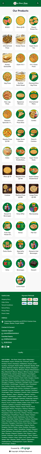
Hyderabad (34, 392)
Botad (19, 374)
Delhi (25, 378)
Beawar (15, 367)
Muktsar (24, 413)
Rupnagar (32, 427)
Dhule (32, 380)
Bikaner (15, 372)
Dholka (22, 380)
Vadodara (35, 437)
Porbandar (5, 423)
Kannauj (4, 400)
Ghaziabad (33, 384)
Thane (30, 435)
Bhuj (3, 372)
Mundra (35, 413)
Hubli (28, 392)
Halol (22, 390)
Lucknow (4, 404)
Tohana (35, 435)
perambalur (26, 421)
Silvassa (7, 433)
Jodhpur (4, 398)
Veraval (23, 439)
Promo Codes (5, 313)
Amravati (26, 361)
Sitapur (29, 433)
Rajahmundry (6, 425)
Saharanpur (9, 429)
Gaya (27, 384)
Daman (34, 376)
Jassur (24, 396)
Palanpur (21, 419)
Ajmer (12, 361)
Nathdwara (21, 417)
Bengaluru (22, 367)
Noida (16, 419)
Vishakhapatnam (17, 441)
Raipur (35, 423)
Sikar (3, 433)
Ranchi (10, 427)
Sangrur (28, 429)
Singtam (20, 433)
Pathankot (9, 421)
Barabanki (27, 365)
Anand (10, 363)
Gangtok (21, 384)
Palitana (27, 419)
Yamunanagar (6, 443)
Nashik (15, 417)
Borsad (15, 374)
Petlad (33, 421)
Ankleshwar (23, 363)
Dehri (21, 378)
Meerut (4, 411)
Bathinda (10, 367)
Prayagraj (12, 423)
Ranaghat (4, 427)
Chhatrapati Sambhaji (14, 376)
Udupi (16, 437)
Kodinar (13, 402)
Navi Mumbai (30, 417)
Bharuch (4, 370)
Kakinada (22, 398)
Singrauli (14, 433)
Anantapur (16, 363)
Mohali (30, 411)
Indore (3, 394)
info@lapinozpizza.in (10, 339)
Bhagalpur (34, 367)
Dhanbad (16, 380)
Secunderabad (17, 431)
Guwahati (4, 390)
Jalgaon (26, 394)
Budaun (24, 374)
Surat (15, 435)
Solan (34, 433)
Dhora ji (27, 380)
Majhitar (12, 406)
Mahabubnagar (26, 404)
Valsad (4, 439)
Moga (25, 411)
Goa (3, 386)
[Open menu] (3, 3)
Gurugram (34, 388)
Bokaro (36, 372)
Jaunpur (29, 396)
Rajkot (13, 425)
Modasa (20, 411)
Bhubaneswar (34, 370)
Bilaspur (20, 372)
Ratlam (15, 427)
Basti (37, 365)
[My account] (37, 3)
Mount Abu (17, 413)
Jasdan (19, 396)
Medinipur (32, 408)
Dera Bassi (5, 380)
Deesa (11, 378)
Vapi (8, 439)
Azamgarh (11, 365)
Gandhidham (5, 384)
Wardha (30, 441)
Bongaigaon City (7, 374)
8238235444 (8, 342)
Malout (18, 406)
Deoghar (31, 378)
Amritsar (4, 363)
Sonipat (4, 435)
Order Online (5, 302)
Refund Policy (6, 308)
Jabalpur (9, 394)
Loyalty (20, 352)
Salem (16, 429)
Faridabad (18, 382)
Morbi (11, 413)
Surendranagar (22, 435)
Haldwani (17, 390)
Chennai (4, 376)
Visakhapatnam (6, 441)
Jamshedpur (12, 396)
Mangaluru (18, 408)
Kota (28, 402)
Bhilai (16, 370)
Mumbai (29, 413)
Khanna (4, 402)
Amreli (32, 361)
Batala (4, 367)
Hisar (11, 392)
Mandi (28, 406)
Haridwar (34, 390)
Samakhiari (22, 429)
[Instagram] (5, 347)
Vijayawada (30, 439)
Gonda (13, 386)
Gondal (18, 386)
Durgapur (11, 382)
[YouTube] (8, 347)
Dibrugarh (5, 382)
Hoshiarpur (17, 392)
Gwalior (10, 390)
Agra (24, 359)
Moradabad (5, 413)
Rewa (20, 427)
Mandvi (12, 408)
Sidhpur (30, 431)
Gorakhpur (5, 388)
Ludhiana (10, 404)
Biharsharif (8, 372)
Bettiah (28, 367)
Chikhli (24, 376)
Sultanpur (10, 435)
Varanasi (12, 439)
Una (24, 437)
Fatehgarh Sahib (27, 382)
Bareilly (33, 365)
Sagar (3, 429)
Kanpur (9, 400)
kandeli (35, 398)
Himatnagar (5, 392)
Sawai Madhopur (7, 431)
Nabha (27, 415)
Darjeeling (5, 378)
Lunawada (17, 404)
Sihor (35, 431)
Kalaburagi (29, 398)
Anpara (30, 363)
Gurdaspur (27, 388)
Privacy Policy (5, 310)
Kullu (32, 402)
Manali (23, 406)
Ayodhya (4, 365)
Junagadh (15, 398)
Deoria (36, 378)
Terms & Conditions (7, 305)
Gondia (23, 386)
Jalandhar (20, 394)
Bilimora (26, 372)
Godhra (7, 386)
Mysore (22, 415)
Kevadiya (33, 400)
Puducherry (19, 423)
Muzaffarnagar (6, 415)
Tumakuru (4, 437)
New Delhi (10, 419)
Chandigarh (31, 374)
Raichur (30, 423)
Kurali (36, 402)
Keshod (27, 400)
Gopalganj (29, 386)
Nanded (9, 417)
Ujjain (20, 437)
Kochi (8, 402)
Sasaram (34, 429)
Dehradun (16, 378)
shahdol (25, 431)
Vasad (18, 439)
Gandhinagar (14, 384)
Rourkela (25, 427)
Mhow (15, 411)
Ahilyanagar (30, 359)
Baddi (17, 365)
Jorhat (9, 398)
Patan (3, 421)
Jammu (32, 394)
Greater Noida (13, 388)
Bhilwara (21, 370)
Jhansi (35, 396)
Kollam (24, 402)
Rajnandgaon (19, 425)
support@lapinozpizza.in (11, 333)
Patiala (15, 421)
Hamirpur (27, 390)
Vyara (25, 441)
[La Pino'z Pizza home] (20, 3)
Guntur (20, 388)
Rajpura (26, 425)
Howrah (23, 392)
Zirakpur (13, 443)
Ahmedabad (5, 361)
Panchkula (34, 419)
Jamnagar (5, 396)
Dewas (11, 380)
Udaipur (10, 437)
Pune (25, 423)
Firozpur (35, 382)
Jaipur (15, 394)
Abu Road (14, 359)
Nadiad (32, 415)
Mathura (25, 408)
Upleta (29, 437)
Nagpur (4, 417)
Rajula (32, 425)
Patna (20, 421)
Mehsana (9, 411)
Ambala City (18, 361)
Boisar (31, 372)
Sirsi (25, 433)
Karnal (22, 400)
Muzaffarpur (15, 415)
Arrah (34, 363)
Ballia (21, 365)
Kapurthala (16, 400)
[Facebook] (2, 347)
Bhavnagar (10, 370)
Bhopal (27, 370)
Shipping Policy (6, 299)
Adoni (20, 359)
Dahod (29, 376)
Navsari (4, 419)
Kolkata (19, 402)
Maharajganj (5, 406)
